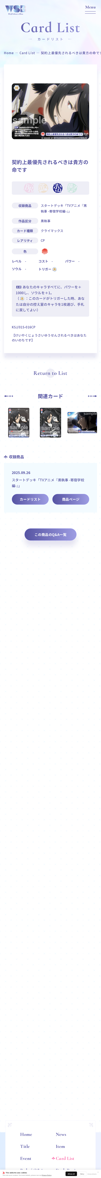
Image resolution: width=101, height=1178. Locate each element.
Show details (92, 1174)
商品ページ (70, 499)
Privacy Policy (46, 1175)
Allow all (71, 1174)
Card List (27, 52)
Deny (82, 1174)
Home (9, 52)
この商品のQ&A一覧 (50, 534)
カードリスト (30, 499)
